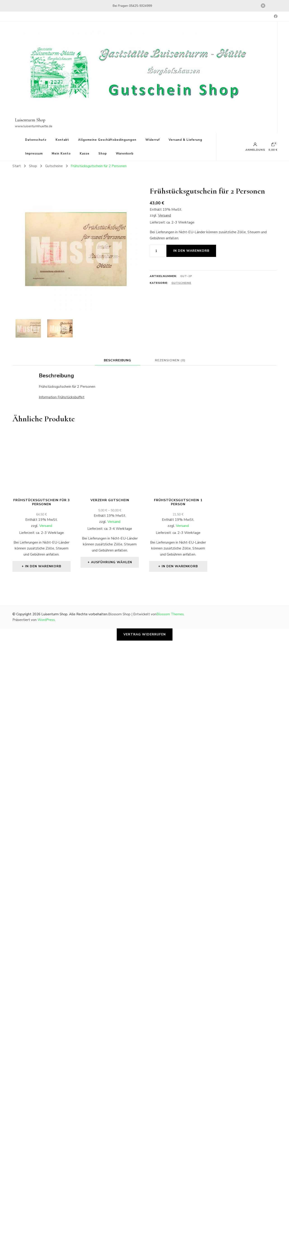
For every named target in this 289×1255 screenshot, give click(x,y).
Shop (102, 154)
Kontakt (62, 140)
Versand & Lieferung (185, 140)
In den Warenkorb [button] (43, 566)
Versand (164, 215)
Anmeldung (255, 149)
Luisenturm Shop (30, 120)
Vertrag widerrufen (145, 634)
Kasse (84, 154)
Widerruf (152, 140)
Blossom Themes (170, 614)
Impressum (34, 154)
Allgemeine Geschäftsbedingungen (107, 140)
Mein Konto (61, 154)
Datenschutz (36, 140)
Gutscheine (181, 283)
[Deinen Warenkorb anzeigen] (273, 145)
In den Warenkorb (191, 251)
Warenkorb (124, 154)
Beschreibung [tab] (117, 360)
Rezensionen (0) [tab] (170, 360)
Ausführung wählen (111, 562)
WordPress (46, 620)
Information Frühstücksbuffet (61, 397)
